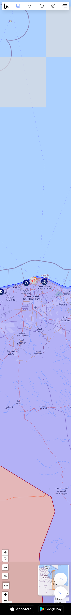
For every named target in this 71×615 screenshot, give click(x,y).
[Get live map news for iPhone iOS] (21, 609)
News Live (18, 8)
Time (41, 8)
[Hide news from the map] (5, 576)
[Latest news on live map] (7, 6)
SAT (6, 585)
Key (53, 8)
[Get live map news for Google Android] (51, 609)
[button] (26, 283)
